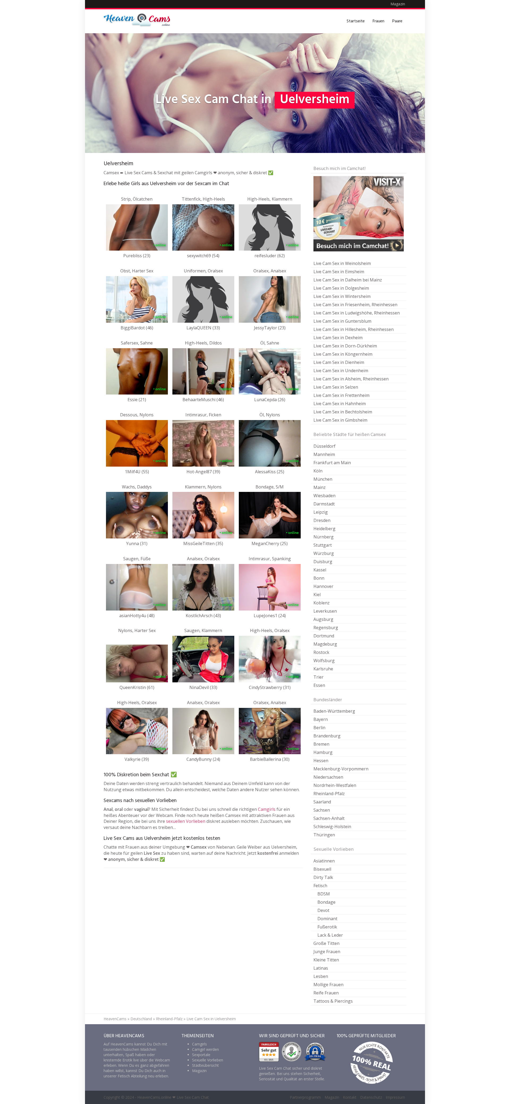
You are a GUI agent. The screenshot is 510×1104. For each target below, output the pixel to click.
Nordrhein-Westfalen (334, 785)
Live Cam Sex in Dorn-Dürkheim (345, 346)
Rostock (321, 652)
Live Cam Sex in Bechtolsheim (342, 412)
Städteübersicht (205, 1065)
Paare (397, 21)
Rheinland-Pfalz (329, 793)
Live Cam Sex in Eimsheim (338, 272)
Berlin (319, 728)
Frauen (378, 21)
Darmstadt (324, 504)
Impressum (395, 1097)
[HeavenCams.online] (139, 21)
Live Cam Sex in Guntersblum (342, 321)
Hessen (320, 760)
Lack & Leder (330, 935)
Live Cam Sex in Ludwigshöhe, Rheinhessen (356, 313)
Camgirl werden (205, 1049)
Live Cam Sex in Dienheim (338, 362)
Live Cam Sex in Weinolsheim (342, 263)
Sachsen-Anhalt (329, 818)
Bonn (318, 578)
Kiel (317, 594)
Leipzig (320, 512)
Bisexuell (322, 869)
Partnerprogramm (305, 1097)
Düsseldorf (324, 446)
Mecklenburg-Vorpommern (340, 769)
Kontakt (349, 1097)
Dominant (327, 919)
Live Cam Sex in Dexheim (338, 338)
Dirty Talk (323, 877)
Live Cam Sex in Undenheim (340, 370)
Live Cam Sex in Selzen (335, 387)
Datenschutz (371, 1097)
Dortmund (323, 636)
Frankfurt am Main (332, 463)
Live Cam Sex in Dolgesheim (341, 288)
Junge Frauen (326, 951)
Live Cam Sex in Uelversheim (211, 1018)
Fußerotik (327, 927)
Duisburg (322, 562)
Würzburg (323, 553)
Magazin (397, 3)
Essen (319, 685)
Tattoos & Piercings (333, 1001)
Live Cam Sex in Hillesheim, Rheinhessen (353, 329)
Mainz (319, 487)
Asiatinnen (324, 861)
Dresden (321, 520)
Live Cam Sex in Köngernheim (342, 354)
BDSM (323, 894)
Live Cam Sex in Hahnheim (339, 403)
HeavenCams (115, 1018)
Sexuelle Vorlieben (207, 1060)
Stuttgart (322, 545)
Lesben (320, 976)
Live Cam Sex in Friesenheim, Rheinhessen (355, 305)
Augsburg (323, 619)
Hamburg (323, 752)
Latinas (320, 968)
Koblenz (321, 603)
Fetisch (320, 886)
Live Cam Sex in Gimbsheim (340, 420)
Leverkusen (325, 611)
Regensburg (325, 627)
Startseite (356, 21)
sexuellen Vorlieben (185, 821)
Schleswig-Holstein (332, 826)
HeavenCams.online (154, 1097)
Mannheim (324, 454)
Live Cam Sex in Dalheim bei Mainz (347, 280)
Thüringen (324, 835)
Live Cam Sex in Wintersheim (342, 296)
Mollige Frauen (328, 984)
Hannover (323, 586)
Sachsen (321, 810)
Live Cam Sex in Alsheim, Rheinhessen (351, 379)
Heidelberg (324, 529)
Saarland (322, 802)
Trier (318, 677)
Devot (323, 910)
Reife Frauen (326, 993)
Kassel (319, 570)
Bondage (326, 902)
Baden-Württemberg (334, 711)
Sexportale (201, 1054)
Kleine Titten (326, 960)
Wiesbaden (324, 496)
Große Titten (326, 943)
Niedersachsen (328, 777)
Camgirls (266, 809)
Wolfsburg (324, 660)
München (322, 479)
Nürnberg (323, 537)
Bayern (320, 719)
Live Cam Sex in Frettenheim (341, 395)
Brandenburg (327, 736)
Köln (317, 471)
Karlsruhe (323, 669)
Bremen (321, 744)
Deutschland (141, 1018)
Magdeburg (325, 644)
